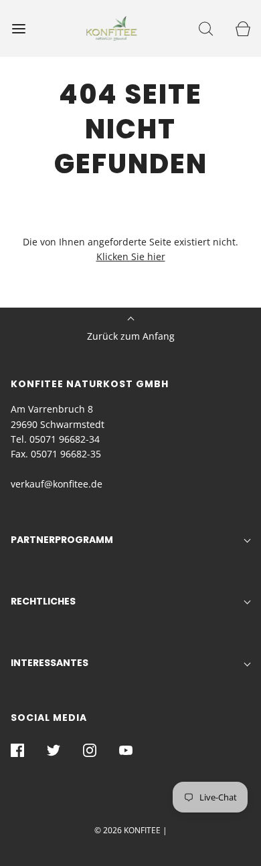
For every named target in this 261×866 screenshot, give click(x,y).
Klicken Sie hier (130, 256)
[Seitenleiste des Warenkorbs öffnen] (242, 28)
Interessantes (49, 662)
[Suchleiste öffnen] (205, 28)
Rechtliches (43, 601)
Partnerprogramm (62, 539)
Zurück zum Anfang (131, 336)
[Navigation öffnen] (18, 28)
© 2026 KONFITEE (127, 830)
